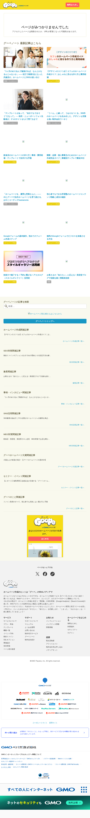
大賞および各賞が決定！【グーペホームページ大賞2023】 (25, 460)
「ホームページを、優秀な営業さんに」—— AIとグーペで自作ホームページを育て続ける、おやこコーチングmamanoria (23, 197)
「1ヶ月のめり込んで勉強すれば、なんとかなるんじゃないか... (27, 397)
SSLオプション (9, 640)
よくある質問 (30, 627)
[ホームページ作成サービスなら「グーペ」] (14, 5)
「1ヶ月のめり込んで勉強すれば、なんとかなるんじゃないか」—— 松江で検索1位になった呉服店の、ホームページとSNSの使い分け (23, 74)
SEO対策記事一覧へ (76, 362)
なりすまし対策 (6, 767)
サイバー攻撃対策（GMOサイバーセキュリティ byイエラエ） (34, 764)
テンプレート (8, 627)
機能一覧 (7, 630)
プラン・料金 (8, 624)
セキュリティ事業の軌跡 (20, 767)
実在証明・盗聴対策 (7, 764)
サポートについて (31, 621)
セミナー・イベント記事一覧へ (72, 487)
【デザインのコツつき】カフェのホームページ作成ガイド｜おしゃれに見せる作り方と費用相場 (66, 74)
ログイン (71, 633)
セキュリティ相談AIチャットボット (12, 761)
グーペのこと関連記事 (14, 497)
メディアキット (52, 650)
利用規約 (71, 627)
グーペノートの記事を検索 (16, 302)
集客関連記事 (10, 371)
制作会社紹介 (30, 640)
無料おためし (72, 5)
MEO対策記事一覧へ (76, 446)
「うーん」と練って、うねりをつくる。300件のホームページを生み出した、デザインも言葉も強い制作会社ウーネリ (66, 116)
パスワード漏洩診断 (49, 759)
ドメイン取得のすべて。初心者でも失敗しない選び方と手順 (26, 502)
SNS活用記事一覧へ (76, 425)
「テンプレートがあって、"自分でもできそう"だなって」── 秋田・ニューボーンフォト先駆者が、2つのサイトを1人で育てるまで (23, 116)
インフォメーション (53, 621)
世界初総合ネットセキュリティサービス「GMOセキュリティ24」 (21, 759)
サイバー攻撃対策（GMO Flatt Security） (67, 764)
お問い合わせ (30, 630)
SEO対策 (7, 646)
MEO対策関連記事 (12, 434)
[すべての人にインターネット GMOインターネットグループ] (39, 790)
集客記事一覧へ (78, 383)
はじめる (45, 539)
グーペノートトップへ (45, 321)
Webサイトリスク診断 (64, 759)
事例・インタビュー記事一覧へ (72, 404)
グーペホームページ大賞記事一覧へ (71, 466)
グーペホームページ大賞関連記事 (19, 455)
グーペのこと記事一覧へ (75, 508)
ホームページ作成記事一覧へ (73, 341)
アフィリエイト (52, 644)
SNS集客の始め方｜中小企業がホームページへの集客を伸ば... (26, 418)
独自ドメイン (8, 636)
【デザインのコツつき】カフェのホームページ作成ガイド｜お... (27, 334)
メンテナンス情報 (52, 624)
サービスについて (10, 621)
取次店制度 (50, 641)
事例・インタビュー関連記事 (17, 392)
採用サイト (53, 723)
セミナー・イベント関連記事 (17, 476)
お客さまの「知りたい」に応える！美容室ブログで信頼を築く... (27, 376)
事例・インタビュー (10, 81)
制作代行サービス (31, 633)
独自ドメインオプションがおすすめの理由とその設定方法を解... (27, 355)
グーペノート (30, 636)
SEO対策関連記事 (12, 351)
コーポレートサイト (40, 723)
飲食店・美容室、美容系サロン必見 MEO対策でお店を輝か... (27, 439)
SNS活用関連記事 (12, 413)
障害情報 (49, 627)
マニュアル (29, 624)
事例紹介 (7, 643)
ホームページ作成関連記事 (16, 330)
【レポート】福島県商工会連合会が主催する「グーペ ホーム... (27, 481)
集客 (49, 282)
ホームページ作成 (53, 81)
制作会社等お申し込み (54, 647)
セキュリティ (72, 630)
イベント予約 (8, 633)
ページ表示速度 (9, 649)
